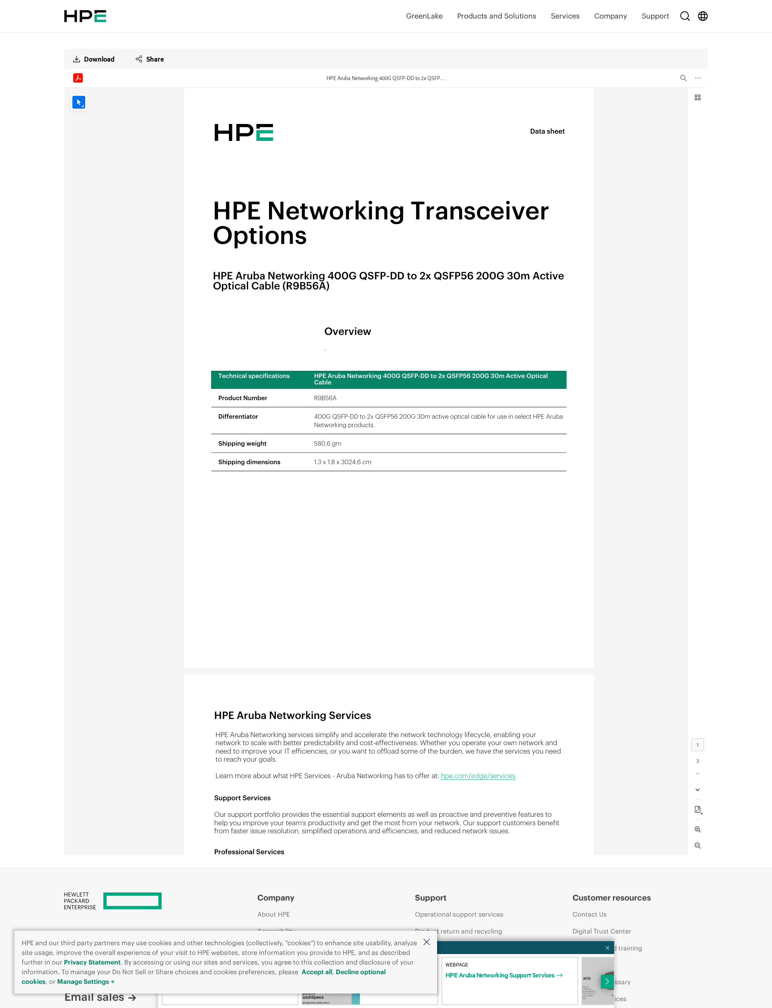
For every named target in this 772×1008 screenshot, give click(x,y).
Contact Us (590, 914)
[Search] (685, 16)
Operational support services (459, 914)
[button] (426, 942)
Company (610, 16)
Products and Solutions (496, 16)
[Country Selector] (703, 16)
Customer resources (612, 897)
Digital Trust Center (602, 931)
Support (655, 16)
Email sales (94, 996)
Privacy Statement (92, 962)
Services (565, 16)
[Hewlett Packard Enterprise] (85, 16)
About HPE (273, 914)
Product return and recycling (458, 931)
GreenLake (424, 16)
